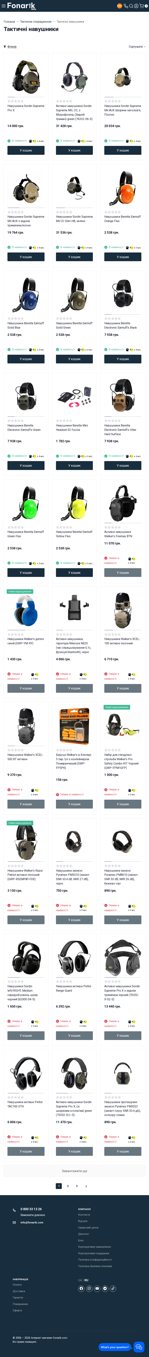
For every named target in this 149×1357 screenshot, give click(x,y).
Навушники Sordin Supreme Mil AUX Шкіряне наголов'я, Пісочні (122, 110)
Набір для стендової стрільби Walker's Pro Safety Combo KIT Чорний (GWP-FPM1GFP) (121, 761)
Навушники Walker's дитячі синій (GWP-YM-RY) (25, 641)
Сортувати (136, 46)
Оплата (17, 1284)
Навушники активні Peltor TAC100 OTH (25, 1104)
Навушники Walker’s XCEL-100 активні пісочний (122, 641)
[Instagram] (89, 1289)
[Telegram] (105, 1289)
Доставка (19, 1291)
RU (86, 1280)
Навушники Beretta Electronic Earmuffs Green (24, 428)
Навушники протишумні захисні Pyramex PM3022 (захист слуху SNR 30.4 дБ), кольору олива (122, 1108)
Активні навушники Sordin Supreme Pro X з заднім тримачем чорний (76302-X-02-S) (122, 993)
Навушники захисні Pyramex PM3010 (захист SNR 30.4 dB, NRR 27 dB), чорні (72, 877)
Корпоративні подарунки (93, 1253)
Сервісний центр (88, 1227)
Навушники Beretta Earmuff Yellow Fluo (74, 534)
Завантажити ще (74, 1171)
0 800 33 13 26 (31, 1209)
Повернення (20, 1304)
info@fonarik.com (32, 1222)
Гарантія (18, 1297)
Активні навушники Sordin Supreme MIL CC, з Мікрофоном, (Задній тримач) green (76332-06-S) (74, 112)
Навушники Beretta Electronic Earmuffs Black (120, 325)
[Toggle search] (131, 6)
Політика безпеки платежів (95, 1266)
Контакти (84, 1214)
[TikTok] (113, 1289)
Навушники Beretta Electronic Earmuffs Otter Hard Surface (120, 430)
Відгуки (82, 1221)
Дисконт (83, 1234)
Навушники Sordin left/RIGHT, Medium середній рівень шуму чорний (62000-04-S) (22, 993)
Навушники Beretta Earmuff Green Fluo (25, 534)
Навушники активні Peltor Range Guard (73, 988)
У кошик (26, 150)
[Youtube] (97, 1289)
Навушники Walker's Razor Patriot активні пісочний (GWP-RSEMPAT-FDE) (25, 875)
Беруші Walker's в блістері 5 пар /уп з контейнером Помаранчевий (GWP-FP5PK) (73, 761)
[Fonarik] (22, 6)
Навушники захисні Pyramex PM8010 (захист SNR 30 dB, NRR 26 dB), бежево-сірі (121, 877)
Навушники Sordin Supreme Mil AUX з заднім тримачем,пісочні (25, 221)
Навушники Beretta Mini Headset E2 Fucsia (72, 428)
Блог (81, 1240)
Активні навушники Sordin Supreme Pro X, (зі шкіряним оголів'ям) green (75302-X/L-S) (74, 1108)
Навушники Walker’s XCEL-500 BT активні (25, 757)
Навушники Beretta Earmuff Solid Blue (25, 325)
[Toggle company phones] (126, 6)
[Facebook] (81, 1289)
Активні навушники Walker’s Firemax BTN (118, 534)
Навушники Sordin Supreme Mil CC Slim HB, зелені (74, 219)
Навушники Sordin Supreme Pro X (25, 108)
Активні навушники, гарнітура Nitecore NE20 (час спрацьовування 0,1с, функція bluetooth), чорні (73, 645)
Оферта (17, 1310)
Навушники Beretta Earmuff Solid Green (74, 325)
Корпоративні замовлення (94, 1246)
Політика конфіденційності (95, 1259)
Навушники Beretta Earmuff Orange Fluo (122, 219)
